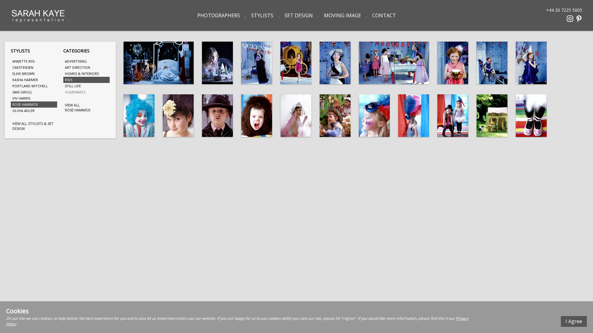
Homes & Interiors (82, 73)
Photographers (218, 15)
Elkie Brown (23, 73)
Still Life (73, 86)
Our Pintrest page (579, 18)
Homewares (75, 92)
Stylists (262, 15)
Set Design (298, 15)
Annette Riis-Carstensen (24, 64)
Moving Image (342, 15)
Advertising (76, 61)
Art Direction (77, 67)
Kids (68, 79)
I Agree (574, 321)
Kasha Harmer (25, 79)
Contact (384, 15)
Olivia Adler (23, 110)
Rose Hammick (25, 104)
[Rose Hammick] (159, 63)
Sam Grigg (22, 92)
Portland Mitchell (30, 86)
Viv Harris (21, 98)
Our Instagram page (570, 18)
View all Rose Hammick (77, 107)
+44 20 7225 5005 (564, 9)
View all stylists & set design (32, 126)
